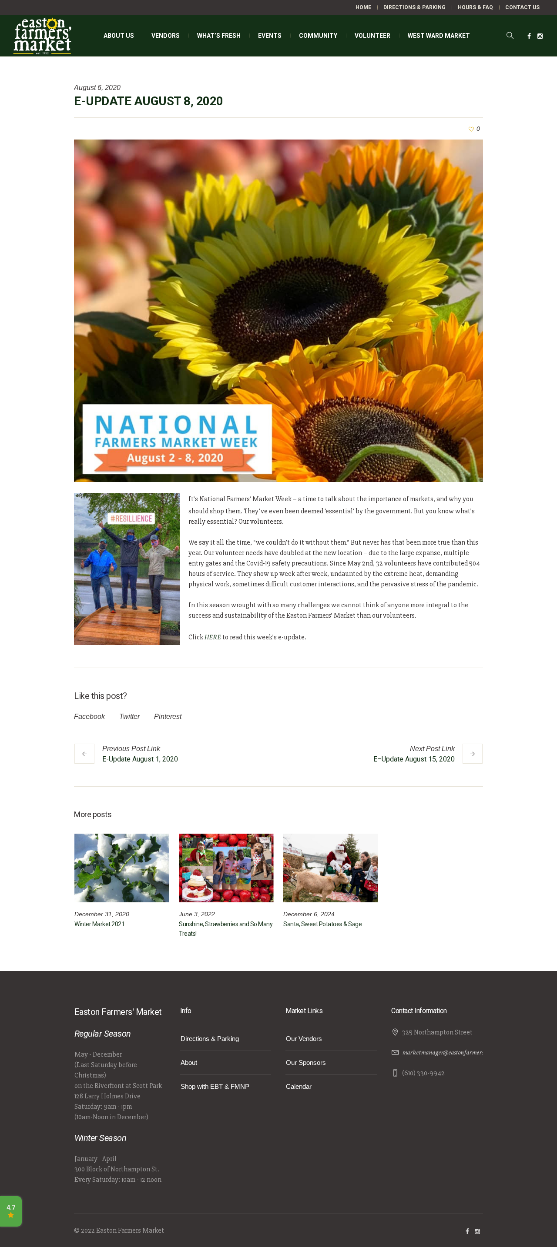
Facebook (89, 716)
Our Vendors (304, 1038)
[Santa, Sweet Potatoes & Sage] (330, 868)
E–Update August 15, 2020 (414, 759)
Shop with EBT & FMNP (215, 1086)
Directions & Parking (210, 1038)
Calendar (299, 1086)
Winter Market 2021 (99, 924)
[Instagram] (540, 36)
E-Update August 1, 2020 (140, 759)
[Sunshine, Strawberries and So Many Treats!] (226, 868)
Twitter (129, 716)
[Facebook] (529, 36)
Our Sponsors (306, 1062)
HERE (213, 637)
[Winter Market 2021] (121, 868)
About (189, 1062)
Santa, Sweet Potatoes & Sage (322, 924)
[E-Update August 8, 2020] (278, 310)
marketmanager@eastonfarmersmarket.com (457, 1052)
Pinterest (167, 716)
